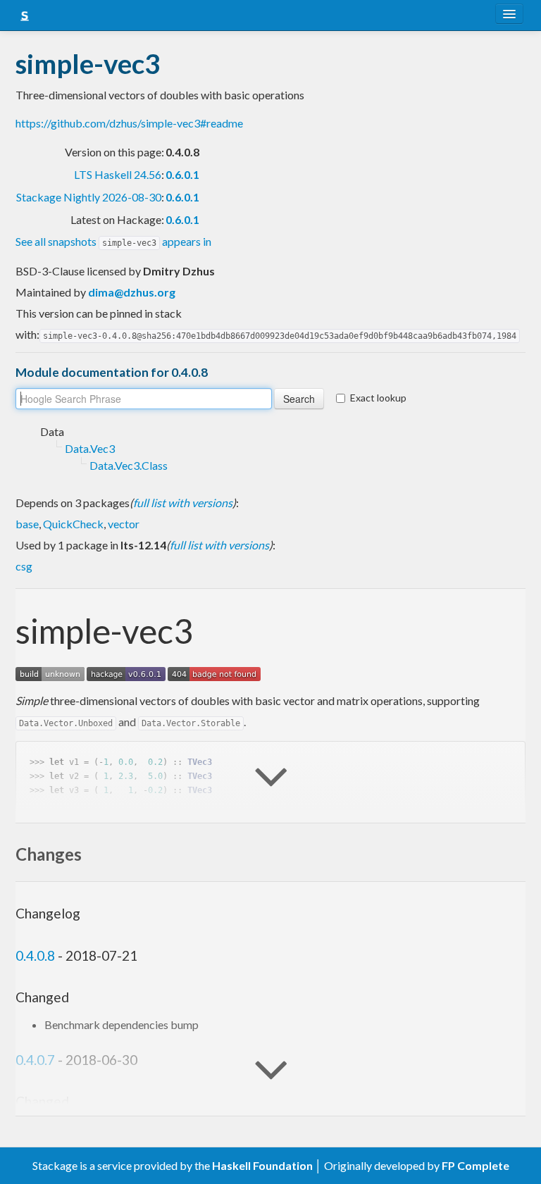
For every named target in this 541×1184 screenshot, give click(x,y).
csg (23, 566)
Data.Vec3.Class (128, 465)
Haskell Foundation (262, 1165)
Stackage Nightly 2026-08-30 (88, 197)
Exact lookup (378, 398)
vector (123, 523)
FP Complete (475, 1165)
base (27, 523)
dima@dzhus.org (131, 292)
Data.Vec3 (90, 448)
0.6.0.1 (182, 174)
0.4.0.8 (35, 955)
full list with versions (182, 502)
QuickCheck (73, 523)
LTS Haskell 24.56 (117, 174)
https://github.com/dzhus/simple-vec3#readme (129, 123)
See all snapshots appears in (113, 241)
